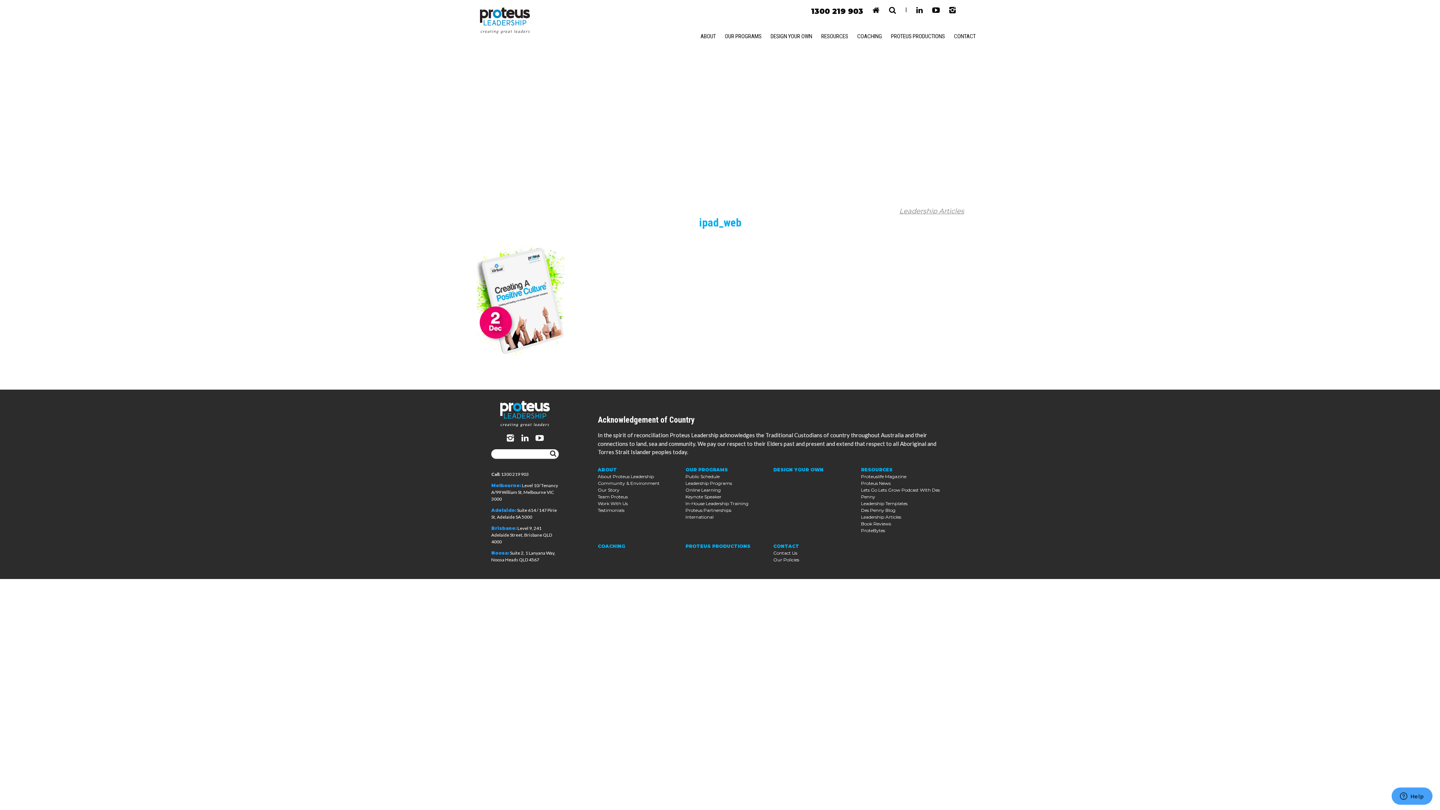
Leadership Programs (709, 483)
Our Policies (786, 559)
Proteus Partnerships (708, 510)
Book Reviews (876, 523)
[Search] (553, 454)
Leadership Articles (931, 211)
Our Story (609, 490)
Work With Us (613, 503)
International (700, 517)
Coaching (869, 36)
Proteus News (876, 483)
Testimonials (611, 510)
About (708, 36)
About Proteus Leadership (626, 476)
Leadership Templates (884, 503)
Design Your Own (791, 36)
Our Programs (743, 36)
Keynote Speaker (704, 497)
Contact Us (785, 553)
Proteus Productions (918, 36)
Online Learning (703, 490)
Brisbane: (504, 528)
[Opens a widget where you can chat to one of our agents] (1411, 797)
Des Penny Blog (878, 510)
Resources (834, 36)
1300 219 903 (837, 11)
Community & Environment (629, 483)
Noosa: (500, 553)
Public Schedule (703, 476)
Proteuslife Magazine (883, 476)
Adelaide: (503, 510)
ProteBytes (873, 530)
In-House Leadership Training (717, 503)
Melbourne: (506, 485)
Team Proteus (613, 497)
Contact (965, 36)
